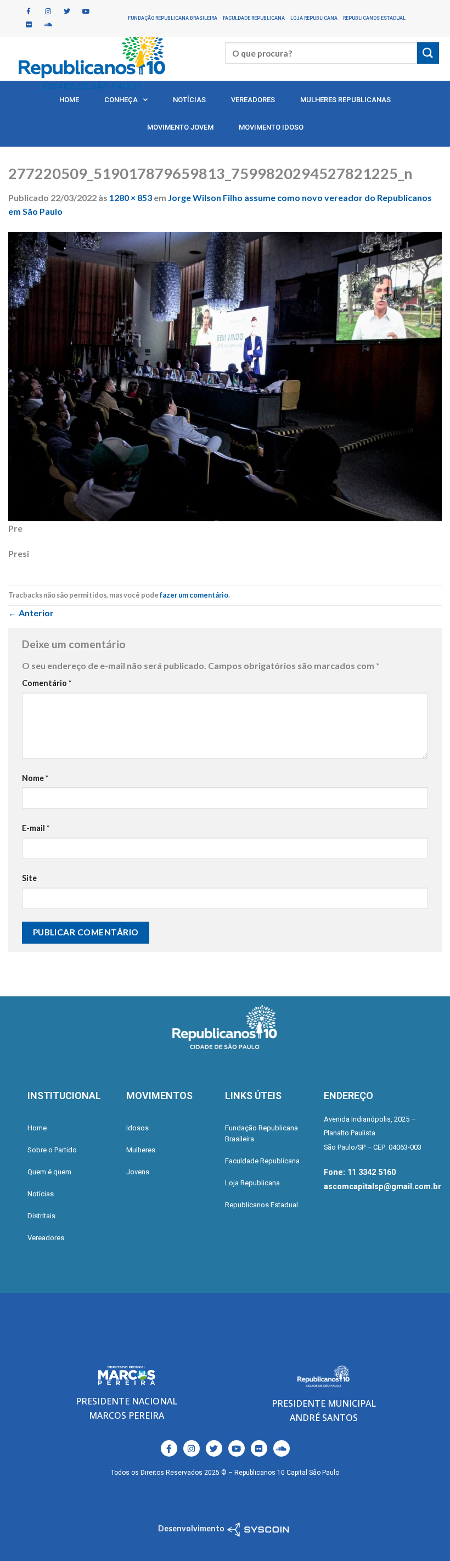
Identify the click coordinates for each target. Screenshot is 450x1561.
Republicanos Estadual (374, 18)
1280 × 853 (130, 197)
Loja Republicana (314, 18)
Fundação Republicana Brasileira (172, 18)
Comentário (46, 683)
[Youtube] (86, 11)
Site (29, 878)
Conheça (121, 100)
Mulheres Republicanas (345, 100)
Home (69, 100)
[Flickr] (28, 24)
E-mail (35, 828)
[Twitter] (67, 11)
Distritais (41, 1216)
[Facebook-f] (28, 11)
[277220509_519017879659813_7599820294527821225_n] (225, 375)
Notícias (189, 100)
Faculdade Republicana (254, 18)
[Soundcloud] (47, 24)
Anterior (31, 612)
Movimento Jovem (180, 127)
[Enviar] (428, 53)
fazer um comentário (194, 594)
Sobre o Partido (52, 1150)
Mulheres (140, 1150)
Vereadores (253, 100)
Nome (35, 778)
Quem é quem (49, 1172)
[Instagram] (47, 11)
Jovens (137, 1172)
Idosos (137, 1128)
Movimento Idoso (271, 127)
